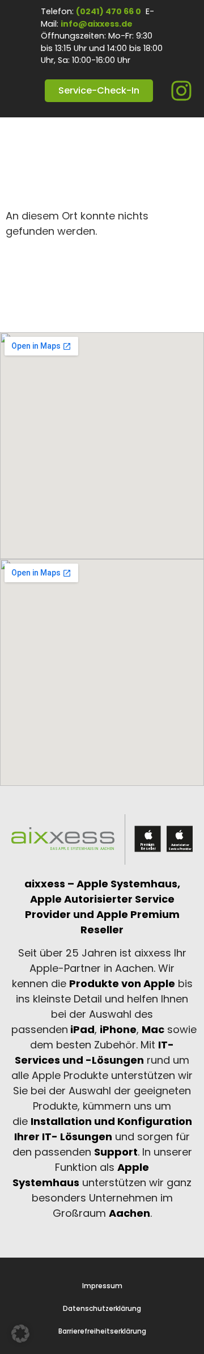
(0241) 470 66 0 (108, 11)
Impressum (102, 1285)
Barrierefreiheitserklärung (102, 1331)
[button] (20, 1333)
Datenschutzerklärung (102, 1308)
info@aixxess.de (97, 23)
